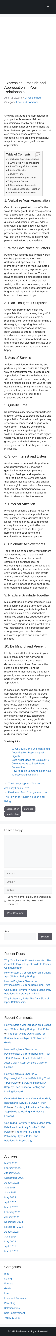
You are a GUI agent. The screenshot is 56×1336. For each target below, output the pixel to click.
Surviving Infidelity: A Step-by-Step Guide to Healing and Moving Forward (25, 1087)
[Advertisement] (28, 51)
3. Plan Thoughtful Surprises (22, 166)
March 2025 (11, 1207)
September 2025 (14, 1177)
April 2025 (10, 1202)
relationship (12, 814)
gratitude (28, 808)
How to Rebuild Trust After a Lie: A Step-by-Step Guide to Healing (25, 1062)
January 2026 (12, 1172)
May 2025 (10, 1197)
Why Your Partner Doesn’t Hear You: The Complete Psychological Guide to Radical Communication (28, 964)
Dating (8, 1278)
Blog (6, 1273)
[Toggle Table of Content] (36, 154)
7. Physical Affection (18, 181)
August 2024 (11, 1231)
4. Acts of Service (16, 170)
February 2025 (12, 1212)
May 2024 (10, 1241)
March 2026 (11, 1163)
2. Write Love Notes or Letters (23, 162)
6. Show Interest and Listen (21, 177)
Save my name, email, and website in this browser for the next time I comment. (29, 900)
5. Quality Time (15, 174)
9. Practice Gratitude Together (23, 189)
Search (8, 931)
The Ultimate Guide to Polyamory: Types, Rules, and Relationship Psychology (22, 1136)
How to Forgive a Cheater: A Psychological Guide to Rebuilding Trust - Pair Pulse (27, 1054)
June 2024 (10, 1236)
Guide (7, 1288)
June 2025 (10, 1192)
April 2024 (10, 1246)
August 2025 (11, 1182)
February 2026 (12, 1168)
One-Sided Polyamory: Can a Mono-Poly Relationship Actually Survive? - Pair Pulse (27, 1103)
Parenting (9, 1303)
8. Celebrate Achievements (21, 185)
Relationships (12, 1308)
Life (6, 1293)
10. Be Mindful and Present (21, 192)
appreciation (12, 808)
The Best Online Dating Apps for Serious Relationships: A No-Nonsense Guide (26, 1038)
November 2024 (13, 1226)
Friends (8, 1283)
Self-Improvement (14, 1312)
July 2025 (10, 1187)
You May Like (12, 1317)
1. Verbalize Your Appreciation (23, 159)
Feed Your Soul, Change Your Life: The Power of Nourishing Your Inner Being (26, 797)
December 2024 (13, 1221)
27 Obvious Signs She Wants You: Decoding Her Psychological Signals (31, 752)
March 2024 (11, 1251)
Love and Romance (27, 102)
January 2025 (12, 1217)
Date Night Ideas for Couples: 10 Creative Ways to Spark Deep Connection (30, 763)
